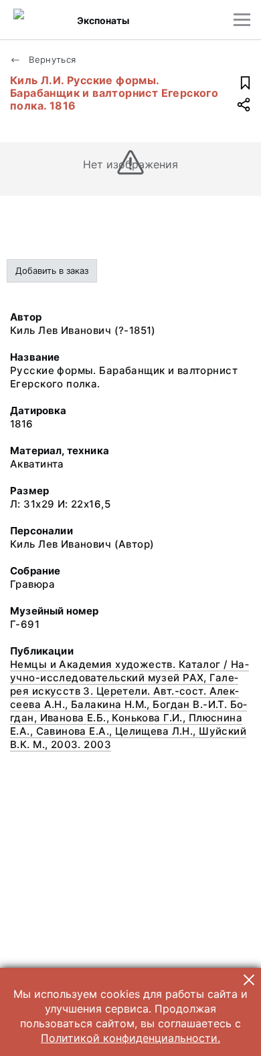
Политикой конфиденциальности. (130, 1038)
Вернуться (51, 59)
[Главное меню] (242, 20)
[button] (249, 980)
